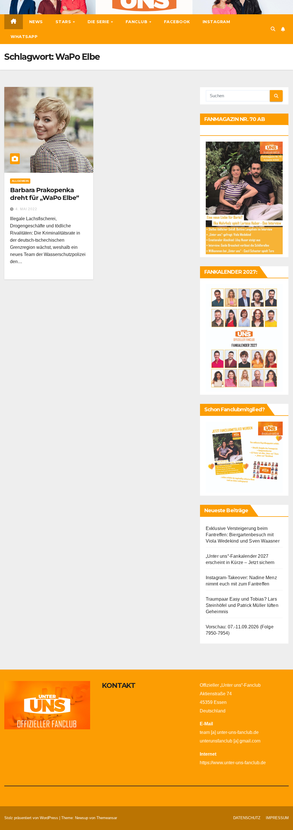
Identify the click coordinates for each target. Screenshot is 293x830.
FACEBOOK (177, 21)
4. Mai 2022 (26, 209)
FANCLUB (137, 21)
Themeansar (106, 818)
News (36, 21)
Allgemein (20, 180)
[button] (273, 29)
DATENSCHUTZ (246, 818)
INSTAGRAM (216, 21)
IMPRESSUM (277, 818)
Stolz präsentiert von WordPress (31, 818)
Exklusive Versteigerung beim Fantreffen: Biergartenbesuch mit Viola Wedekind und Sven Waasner (243, 534)
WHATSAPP (24, 36)
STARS (64, 21)
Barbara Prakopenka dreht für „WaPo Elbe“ (44, 193)
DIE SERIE (99, 21)
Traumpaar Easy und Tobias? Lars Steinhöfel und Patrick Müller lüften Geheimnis (242, 605)
